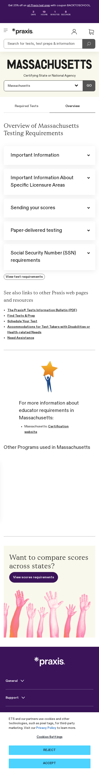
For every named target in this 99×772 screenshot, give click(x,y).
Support (12, 697)
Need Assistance (20, 338)
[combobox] (49, 85)
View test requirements (24, 276)
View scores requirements (33, 577)
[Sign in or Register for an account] (74, 31)
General (12, 681)
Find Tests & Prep (21, 315)
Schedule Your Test (22, 321)
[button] (91, 32)
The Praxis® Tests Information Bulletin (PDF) (42, 310)
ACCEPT (49, 763)
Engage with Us (18, 714)
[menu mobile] (6, 31)
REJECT (49, 750)
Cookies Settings (49, 737)
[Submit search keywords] (88, 44)
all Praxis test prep (38, 5)
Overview (72, 106)
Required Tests (26, 106)
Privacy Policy (46, 728)
